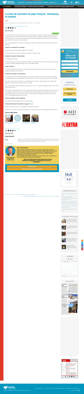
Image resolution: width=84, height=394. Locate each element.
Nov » (65, 275)
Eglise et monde (38, 2)
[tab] (66, 360)
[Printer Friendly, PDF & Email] (55, 33)
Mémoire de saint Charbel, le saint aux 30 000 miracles (72, 233)
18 (74, 268)
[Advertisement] (32, 182)
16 (69, 268)
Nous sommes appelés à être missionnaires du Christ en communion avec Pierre (69, 198)
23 (69, 270)
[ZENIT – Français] (10, 2)
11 (74, 266)
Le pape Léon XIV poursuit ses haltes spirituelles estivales (65, 307)
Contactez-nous (76, 388)
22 (67, 270)
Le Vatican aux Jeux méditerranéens (68, 209)
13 (62, 268)
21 (65, 270)
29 (67, 273)
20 (62, 270)
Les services (53, 388)
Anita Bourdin (20, 26)
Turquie (31, 104)
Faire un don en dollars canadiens (32, 169)
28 (65, 273)
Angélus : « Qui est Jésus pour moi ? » (69, 193)
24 (71, 270)
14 (65, 268)
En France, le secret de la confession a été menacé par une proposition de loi (72, 239)
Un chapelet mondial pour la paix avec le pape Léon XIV (72, 227)
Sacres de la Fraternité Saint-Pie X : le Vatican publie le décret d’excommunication (72, 220)
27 (62, 273)
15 (67, 268)
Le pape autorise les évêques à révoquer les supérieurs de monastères (72, 246)
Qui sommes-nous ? (39, 388)
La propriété (47, 388)
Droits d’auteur (68, 388)
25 (74, 270)
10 (71, 266)
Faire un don (52, 2)
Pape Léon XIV (21, 2)
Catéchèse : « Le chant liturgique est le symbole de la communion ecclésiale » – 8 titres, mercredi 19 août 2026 (69, 202)
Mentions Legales (61, 388)
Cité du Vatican (29, 2)
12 (76, 266)
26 (76, 270)
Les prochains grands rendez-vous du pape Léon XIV (65, 297)
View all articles (9, 143)
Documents (45, 2)
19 (76, 268)
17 (71, 268)
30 (69, 273)
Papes (26, 26)
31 (71, 273)
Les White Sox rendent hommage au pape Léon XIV (48, 6)
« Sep (63, 275)
